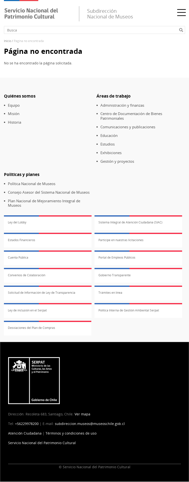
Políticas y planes (21, 174)
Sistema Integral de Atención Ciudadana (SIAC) (130, 222)
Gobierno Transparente (114, 275)
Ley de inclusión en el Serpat (27, 310)
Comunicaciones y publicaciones (127, 127)
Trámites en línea (110, 292)
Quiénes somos (19, 96)
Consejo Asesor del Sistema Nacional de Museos (49, 192)
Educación (109, 135)
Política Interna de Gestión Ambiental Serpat (128, 310)
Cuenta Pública (18, 257)
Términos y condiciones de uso (71, 433)
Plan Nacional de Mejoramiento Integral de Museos (44, 203)
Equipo (14, 105)
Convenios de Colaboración (26, 275)
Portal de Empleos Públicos (116, 257)
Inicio (7, 41)
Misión (13, 113)
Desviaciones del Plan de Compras (31, 328)
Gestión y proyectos (117, 161)
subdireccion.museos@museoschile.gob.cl (90, 423)
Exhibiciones (111, 152)
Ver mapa (82, 414)
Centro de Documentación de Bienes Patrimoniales (131, 116)
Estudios (107, 144)
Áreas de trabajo (113, 96)
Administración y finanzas (122, 105)
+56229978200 (27, 423)
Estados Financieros (21, 240)
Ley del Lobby (17, 222)
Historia (14, 122)
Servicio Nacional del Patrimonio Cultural (42, 442)
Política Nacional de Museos (31, 183)
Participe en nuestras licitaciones (120, 240)
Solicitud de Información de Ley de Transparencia (41, 292)
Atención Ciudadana (25, 433)
